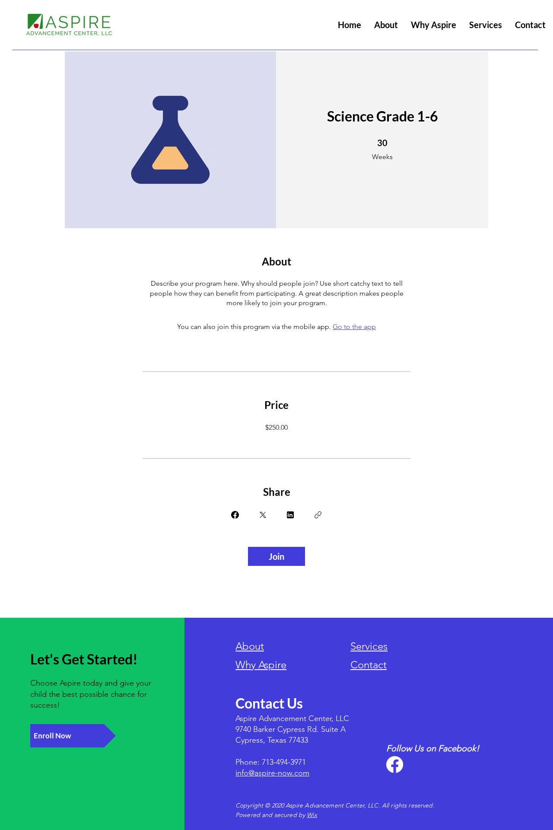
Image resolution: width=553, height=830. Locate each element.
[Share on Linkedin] (290, 515)
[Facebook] (394, 764)
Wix (312, 815)
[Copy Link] (318, 515)
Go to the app (354, 326)
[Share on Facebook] (235, 515)
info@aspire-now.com (272, 773)
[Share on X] (262, 515)
